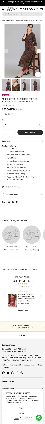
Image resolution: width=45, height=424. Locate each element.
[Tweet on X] (9, 202)
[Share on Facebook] (13, 202)
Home (3, 20)
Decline (21, 413)
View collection (10, 250)
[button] (4, 296)
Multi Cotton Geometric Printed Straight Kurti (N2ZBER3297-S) (24, 20)
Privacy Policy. (15, 403)
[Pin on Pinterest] (17, 202)
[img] (22, 284)
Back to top (22, 335)
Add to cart (30, 132)
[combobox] (22, 14)
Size (3, 120)
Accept (21, 408)
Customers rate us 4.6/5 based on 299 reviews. (19, 269)
